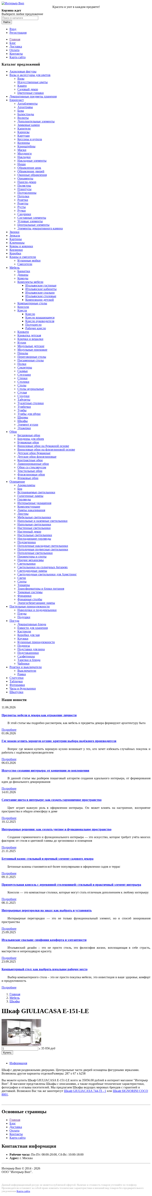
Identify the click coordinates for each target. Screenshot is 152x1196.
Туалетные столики (30, 403)
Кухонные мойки (29, 260)
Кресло (30, 314)
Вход (13, 29)
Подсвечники (26, 542)
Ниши (21, 164)
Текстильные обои (29, 471)
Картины (16, 239)
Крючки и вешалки (30, 339)
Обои (13, 431)
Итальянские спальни (40, 292)
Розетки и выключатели (26, 667)
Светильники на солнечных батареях (42, 567)
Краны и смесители (23, 257)
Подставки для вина (31, 649)
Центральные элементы (33, 224)
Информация (18, 1063)
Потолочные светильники (35, 553)
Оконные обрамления (32, 175)
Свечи (21, 578)
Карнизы (23, 132)
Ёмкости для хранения (32, 628)
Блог (13, 43)
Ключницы (17, 242)
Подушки (23, 617)
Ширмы (22, 417)
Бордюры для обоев (30, 438)
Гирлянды (24, 499)
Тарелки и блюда (28, 660)
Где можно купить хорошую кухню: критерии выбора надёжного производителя (59, 741)
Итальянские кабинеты (41, 289)
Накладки (24, 157)
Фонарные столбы (29, 599)
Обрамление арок (29, 167)
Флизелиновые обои (31, 474)
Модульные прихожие (32, 349)
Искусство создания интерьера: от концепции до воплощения (45, 770)
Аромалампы (26, 485)
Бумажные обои (28, 442)
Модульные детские (30, 346)
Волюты (23, 117)
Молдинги (24, 153)
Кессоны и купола (29, 139)
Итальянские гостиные (40, 285)
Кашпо (22, 85)
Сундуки (23, 396)
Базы (20, 110)
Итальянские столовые (40, 296)
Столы (21, 385)
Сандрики (24, 214)
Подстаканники (28, 652)
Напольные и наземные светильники (42, 521)
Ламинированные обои (33, 463)
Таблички (16, 681)
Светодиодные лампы (32, 570)
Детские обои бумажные (33, 453)
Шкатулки (16, 692)
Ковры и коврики (21, 246)
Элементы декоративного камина (40, 228)
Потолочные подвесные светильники (42, 549)
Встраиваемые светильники (36, 492)
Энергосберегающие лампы (36, 603)
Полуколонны (26, 192)
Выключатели (26, 670)
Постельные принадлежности (30, 606)
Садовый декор (27, 89)
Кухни (21, 342)
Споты (22, 581)
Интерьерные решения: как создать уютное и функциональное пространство (56, 829)
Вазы (20, 78)
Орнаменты (25, 178)
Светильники (26, 563)
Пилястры (24, 185)
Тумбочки (24, 406)
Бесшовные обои (28, 435)
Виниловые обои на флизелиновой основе (46, 449)
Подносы (23, 645)
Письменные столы (30, 360)
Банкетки (23, 271)
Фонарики (24, 595)
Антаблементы (27, 103)
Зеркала (15, 235)
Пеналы (22, 353)
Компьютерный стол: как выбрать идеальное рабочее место (44, 969)
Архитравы (25, 107)
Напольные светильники (34, 524)
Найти (6, 22)
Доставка (16, 46)
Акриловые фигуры (23, 71)
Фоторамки (17, 685)
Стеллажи (24, 374)
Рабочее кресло (35, 328)
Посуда (14, 620)
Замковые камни (28, 125)
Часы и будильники (23, 688)
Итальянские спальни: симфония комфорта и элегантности (44, 940)
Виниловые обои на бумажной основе (43, 446)
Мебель (15, 267)
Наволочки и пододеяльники (37, 610)
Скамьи (22, 371)
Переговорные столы (31, 356)
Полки (21, 364)
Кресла (22, 310)
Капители (24, 128)
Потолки (23, 196)
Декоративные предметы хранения (33, 96)
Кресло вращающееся (39, 317)
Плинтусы (24, 189)
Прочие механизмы (30, 560)
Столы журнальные (30, 389)
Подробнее (9, 729)
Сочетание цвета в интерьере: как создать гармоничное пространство (52, 799)
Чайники (23, 663)
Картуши (23, 135)
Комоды (22, 278)
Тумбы (22, 410)
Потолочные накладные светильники (42, 545)
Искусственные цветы (32, 82)
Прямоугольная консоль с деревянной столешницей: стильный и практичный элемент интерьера (71, 884)
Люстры (22, 513)
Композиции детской (39, 299)
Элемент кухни (27, 424)
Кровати (23, 331)
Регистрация (18, 32)
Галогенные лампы (30, 496)
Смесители (24, 264)
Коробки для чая (28, 635)
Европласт (17, 100)
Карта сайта (18, 57)
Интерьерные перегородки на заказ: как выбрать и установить (47, 910)
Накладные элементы (32, 160)
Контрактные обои (30, 460)
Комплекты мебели (30, 282)
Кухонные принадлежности (36, 642)
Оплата (14, 50)
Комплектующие (28, 506)
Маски (21, 150)
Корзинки (16, 249)
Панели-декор (26, 182)
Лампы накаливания (31, 510)
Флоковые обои (27, 478)
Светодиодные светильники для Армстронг (47, 574)
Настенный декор (29, 531)
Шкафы (22, 421)
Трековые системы (30, 592)
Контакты (16, 53)
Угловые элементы (30, 221)
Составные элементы (31, 217)
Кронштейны (26, 146)
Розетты (22, 203)
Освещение (17, 481)
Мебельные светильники (34, 517)
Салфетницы (26, 656)
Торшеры (23, 585)
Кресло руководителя (39, 321)
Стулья (22, 392)
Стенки (22, 378)
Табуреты (23, 399)
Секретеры (24, 367)
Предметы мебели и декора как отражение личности (39, 715)
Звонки (14, 232)
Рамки (21, 674)
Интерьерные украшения (34, 503)
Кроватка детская (29, 335)
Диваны (22, 274)
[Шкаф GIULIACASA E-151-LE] (21, 1044)
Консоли (23, 307)
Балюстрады (25, 114)
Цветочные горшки (30, 93)
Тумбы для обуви (29, 414)
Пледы (22, 613)
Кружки (22, 638)
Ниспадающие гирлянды (34, 538)
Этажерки (24, 428)
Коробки (15, 253)
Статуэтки (17, 677)
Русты (21, 207)
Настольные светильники (34, 535)
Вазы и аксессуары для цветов (30, 75)
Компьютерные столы (32, 303)
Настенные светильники (34, 528)
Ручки (21, 210)
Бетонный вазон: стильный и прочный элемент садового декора (47, 858)
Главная (15, 39)
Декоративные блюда (31, 624)
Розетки (22, 200)
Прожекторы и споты (32, 556)
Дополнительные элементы (36, 121)
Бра (19, 488)
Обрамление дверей (30, 171)
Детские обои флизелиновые (36, 456)
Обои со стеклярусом (31, 467)
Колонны (23, 142)
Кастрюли (24, 631)
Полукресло (33, 324)
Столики (23, 381)
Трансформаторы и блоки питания (40, 588)
